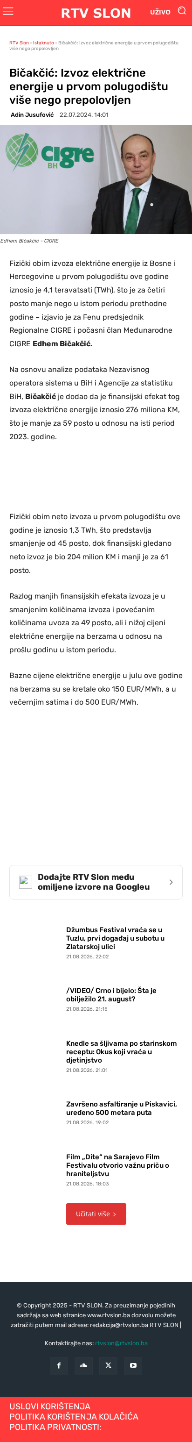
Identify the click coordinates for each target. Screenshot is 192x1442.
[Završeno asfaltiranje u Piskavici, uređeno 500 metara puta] (35, 1111)
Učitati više (93, 1213)
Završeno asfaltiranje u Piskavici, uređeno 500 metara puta (121, 1108)
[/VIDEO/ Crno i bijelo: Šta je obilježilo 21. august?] (35, 997)
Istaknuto (43, 43)
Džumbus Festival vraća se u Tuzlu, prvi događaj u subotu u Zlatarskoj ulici (115, 938)
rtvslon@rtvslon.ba (121, 1343)
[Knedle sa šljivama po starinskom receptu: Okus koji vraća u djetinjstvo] (35, 1054)
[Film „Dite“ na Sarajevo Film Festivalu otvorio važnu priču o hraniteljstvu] (35, 1168)
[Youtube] (133, 1366)
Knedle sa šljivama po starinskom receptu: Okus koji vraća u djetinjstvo (121, 1051)
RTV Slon (19, 43)
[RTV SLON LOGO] (96, 12)
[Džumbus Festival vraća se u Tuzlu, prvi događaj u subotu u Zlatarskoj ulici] (35, 940)
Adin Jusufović (32, 115)
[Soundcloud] (84, 1366)
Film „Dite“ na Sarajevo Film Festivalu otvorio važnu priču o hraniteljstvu (117, 1165)
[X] (108, 1366)
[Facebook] (59, 1366)
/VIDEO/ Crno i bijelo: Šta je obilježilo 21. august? (111, 994)
